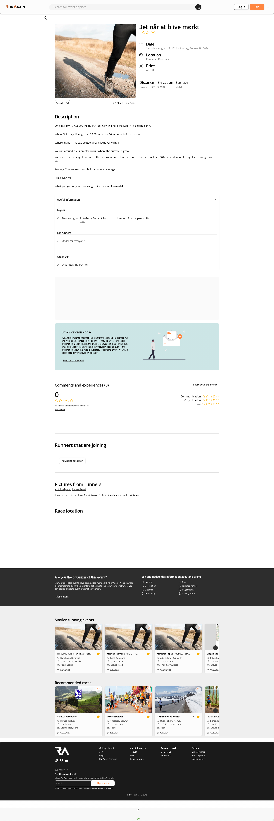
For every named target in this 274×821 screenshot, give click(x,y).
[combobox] (124, 7)
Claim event (62, 596)
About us (134, 752)
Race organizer (137, 759)
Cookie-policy (198, 759)
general (100, 788)
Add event (166, 755)
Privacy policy (198, 755)
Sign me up (103, 783)
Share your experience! (205, 384)
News (132, 755)
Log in (241, 7)
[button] (137, 199)
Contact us (166, 752)
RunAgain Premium (108, 759)
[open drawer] (268, 7)
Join (257, 7)
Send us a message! (73, 360)
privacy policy (89, 788)
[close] (138, 810)
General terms (198, 752)
